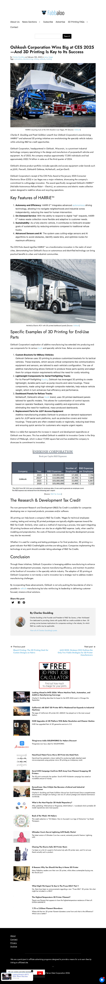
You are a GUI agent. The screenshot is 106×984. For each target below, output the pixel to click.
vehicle (23, 588)
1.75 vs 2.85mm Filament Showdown (47, 908)
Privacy (13, 943)
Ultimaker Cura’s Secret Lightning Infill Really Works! (54, 832)
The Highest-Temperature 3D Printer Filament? (51, 897)
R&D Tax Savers (56, 494)
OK (40, 973)
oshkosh (42, 59)
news (46, 57)
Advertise (60, 22)
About (13, 936)
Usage (51, 57)
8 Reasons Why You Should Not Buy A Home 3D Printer (55, 867)
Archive (13, 946)
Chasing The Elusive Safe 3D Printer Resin (49, 847)
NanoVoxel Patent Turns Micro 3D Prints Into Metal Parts (55, 754)
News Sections (29, 22)
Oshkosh (77, 130)
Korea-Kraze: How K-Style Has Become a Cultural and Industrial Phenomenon (58, 788)
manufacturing (28, 59)
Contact (14, 27)
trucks (45, 379)
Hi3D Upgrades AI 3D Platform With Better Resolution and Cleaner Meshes (63, 721)
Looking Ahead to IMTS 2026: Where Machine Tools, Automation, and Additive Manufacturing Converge (61, 693)
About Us (14, 22)
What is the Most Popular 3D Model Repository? (52, 802)
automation (18, 59)
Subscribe (48, 22)
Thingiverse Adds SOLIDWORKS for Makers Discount (54, 740)
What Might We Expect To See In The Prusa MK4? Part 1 (55, 886)
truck (40, 348)
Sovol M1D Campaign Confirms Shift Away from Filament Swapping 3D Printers (61, 772)
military (36, 59)
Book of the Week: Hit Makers (44, 815)
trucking (49, 59)
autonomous (79, 205)
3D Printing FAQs (76, 22)
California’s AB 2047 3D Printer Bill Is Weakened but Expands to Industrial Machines (63, 708)
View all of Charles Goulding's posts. (43, 630)
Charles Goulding (19, 57)
